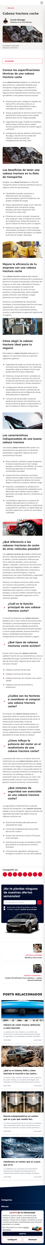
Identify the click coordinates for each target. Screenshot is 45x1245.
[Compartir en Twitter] (15, 874)
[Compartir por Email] (20, 874)
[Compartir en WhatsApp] (10, 874)
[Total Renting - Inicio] (8, 2)
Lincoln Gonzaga (17, 20)
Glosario (11, 8)
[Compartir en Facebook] (5, 874)
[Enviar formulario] (39, 902)
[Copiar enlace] (40, 874)
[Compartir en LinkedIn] (25, 874)
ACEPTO (22, 1234)
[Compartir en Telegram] (30, 874)
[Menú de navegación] (41, 3)
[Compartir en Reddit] (35, 874)
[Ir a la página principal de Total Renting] (4, 8)
